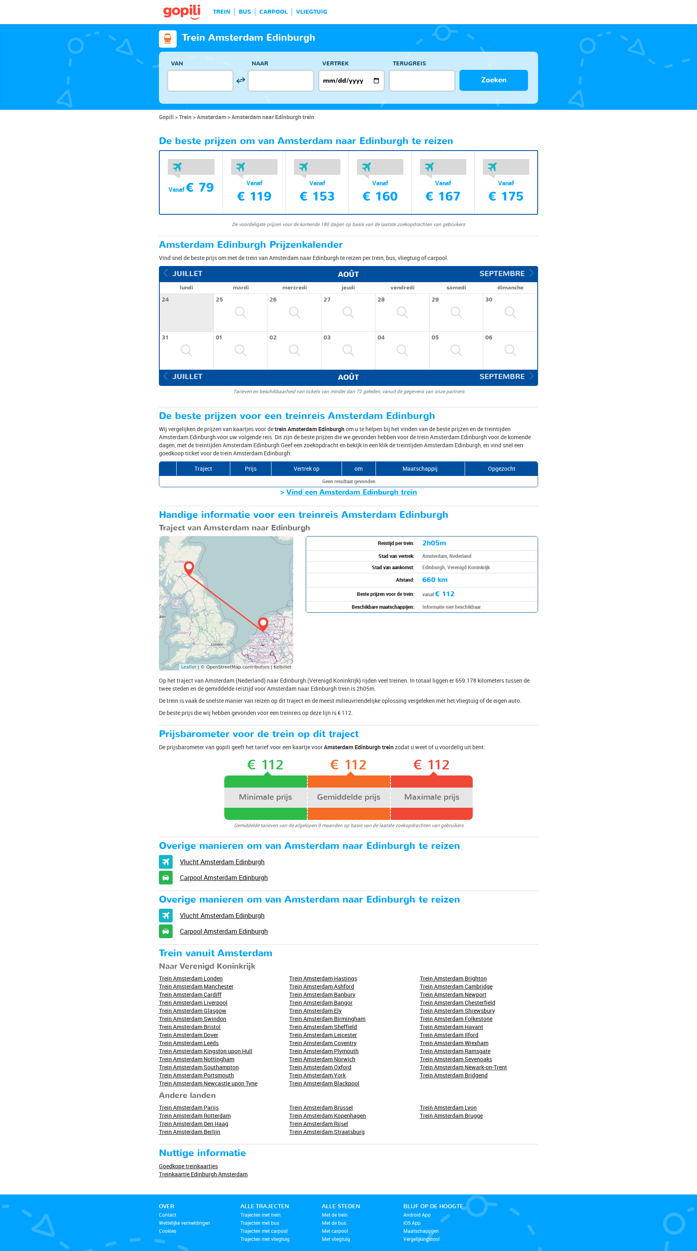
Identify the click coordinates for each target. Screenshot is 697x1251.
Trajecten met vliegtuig (265, 1239)
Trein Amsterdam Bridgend (454, 1075)
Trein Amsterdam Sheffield (323, 1027)
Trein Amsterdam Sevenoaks (456, 1059)
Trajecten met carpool (264, 1231)
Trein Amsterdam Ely (315, 1010)
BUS (245, 12)
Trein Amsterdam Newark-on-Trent (463, 1067)
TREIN (221, 12)
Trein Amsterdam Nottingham (196, 1059)
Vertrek (335, 63)
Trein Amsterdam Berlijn (189, 1132)
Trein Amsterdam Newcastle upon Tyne (208, 1083)
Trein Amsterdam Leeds (189, 1043)
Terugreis (409, 63)
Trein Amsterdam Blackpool (324, 1083)
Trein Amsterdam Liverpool (193, 1002)
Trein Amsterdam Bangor (321, 1002)
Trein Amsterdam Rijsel (318, 1123)
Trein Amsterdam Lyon (448, 1107)
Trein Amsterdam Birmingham (327, 1019)
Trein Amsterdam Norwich (322, 1059)
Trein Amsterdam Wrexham (454, 1043)
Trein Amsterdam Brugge (451, 1115)
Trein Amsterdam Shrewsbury (457, 1010)
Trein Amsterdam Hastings (323, 978)
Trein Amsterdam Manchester (196, 986)
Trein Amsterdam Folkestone (456, 1019)
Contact (167, 1214)
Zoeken (494, 80)
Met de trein (335, 1214)
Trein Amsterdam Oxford (320, 1067)
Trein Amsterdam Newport (453, 994)
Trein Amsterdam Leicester (323, 1035)
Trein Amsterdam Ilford (449, 1035)
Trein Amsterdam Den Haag (193, 1123)
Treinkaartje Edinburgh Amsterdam (203, 1174)
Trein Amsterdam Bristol (190, 1027)
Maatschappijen (421, 1231)
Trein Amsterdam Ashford (321, 986)
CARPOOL (273, 12)
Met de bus (334, 1223)
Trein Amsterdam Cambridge (456, 986)
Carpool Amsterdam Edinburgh (224, 877)
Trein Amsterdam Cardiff (190, 994)
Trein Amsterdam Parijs (189, 1107)
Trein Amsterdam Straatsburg (327, 1132)
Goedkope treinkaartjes (188, 1166)
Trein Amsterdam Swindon (192, 1019)
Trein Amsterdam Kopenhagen (327, 1115)
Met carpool (335, 1231)
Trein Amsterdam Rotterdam (195, 1115)
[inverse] (241, 80)
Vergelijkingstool (421, 1239)
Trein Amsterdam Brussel (321, 1107)
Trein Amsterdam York (317, 1075)
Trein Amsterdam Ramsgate (455, 1051)
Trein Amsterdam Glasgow (192, 1010)
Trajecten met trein (260, 1214)
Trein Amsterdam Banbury (322, 994)
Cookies (167, 1231)
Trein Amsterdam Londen (191, 978)
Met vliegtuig (336, 1239)
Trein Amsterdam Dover (188, 1035)
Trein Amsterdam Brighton (453, 978)
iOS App (412, 1223)
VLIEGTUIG (312, 12)
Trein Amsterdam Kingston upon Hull (206, 1051)
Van (177, 63)
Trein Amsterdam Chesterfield (457, 1002)
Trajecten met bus (259, 1223)
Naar (260, 63)
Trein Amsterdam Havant (451, 1027)
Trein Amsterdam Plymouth (324, 1051)
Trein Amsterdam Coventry (323, 1043)
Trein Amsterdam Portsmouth (196, 1075)
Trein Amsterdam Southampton (199, 1067)
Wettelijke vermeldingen (184, 1223)
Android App (417, 1214)
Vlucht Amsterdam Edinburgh (222, 861)
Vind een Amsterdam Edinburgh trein (351, 492)
